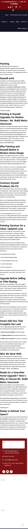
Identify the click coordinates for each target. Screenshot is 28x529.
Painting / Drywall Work (7, 495)
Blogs (17, 22)
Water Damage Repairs (7, 501)
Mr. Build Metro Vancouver (17, 130)
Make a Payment (22, 28)
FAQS (2, 525)
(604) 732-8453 (9, 456)
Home (6, 15)
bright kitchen (4, 246)
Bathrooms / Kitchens (7, 483)
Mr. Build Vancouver (17, 105)
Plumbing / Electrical (6, 489)
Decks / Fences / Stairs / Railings (10, 492)
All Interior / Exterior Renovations (10, 486)
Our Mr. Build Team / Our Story (18, 15)
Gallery (12, 22)
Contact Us (24, 22)
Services (4, 22)
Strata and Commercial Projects (9, 503)
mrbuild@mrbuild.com (10, 2)
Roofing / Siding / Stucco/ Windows (10, 498)
